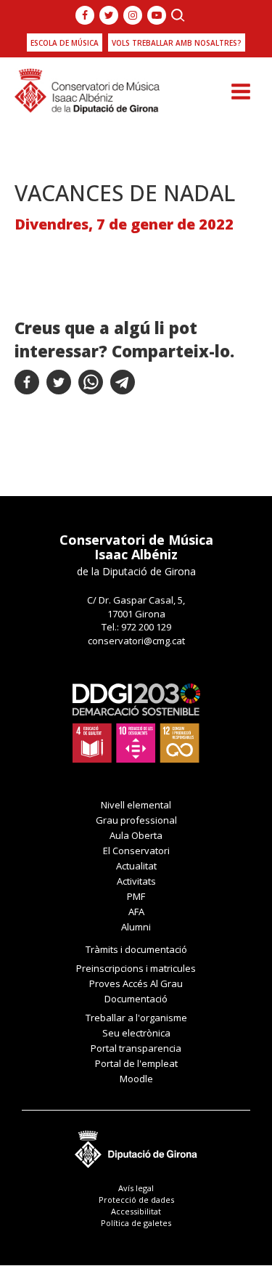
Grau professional (136, 820)
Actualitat (136, 865)
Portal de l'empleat (136, 1063)
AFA (136, 911)
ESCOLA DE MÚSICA (64, 43)
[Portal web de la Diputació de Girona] (136, 1145)
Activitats (136, 881)
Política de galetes (136, 1222)
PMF (136, 896)
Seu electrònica (136, 1032)
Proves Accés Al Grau (136, 983)
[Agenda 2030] (136, 722)
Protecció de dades (136, 1199)
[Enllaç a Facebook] (84, 15)
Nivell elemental (136, 804)
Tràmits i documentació (136, 949)
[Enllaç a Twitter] (108, 15)
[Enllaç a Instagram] (132, 15)
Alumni (136, 926)
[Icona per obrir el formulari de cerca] (178, 15)
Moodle (136, 1078)
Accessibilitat (136, 1211)
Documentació (136, 998)
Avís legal (136, 1187)
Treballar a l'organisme (136, 1017)
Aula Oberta (136, 835)
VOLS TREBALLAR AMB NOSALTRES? (177, 43)
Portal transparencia (136, 1048)
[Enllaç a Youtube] (156, 15)
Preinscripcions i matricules (136, 968)
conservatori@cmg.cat (136, 640)
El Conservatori (136, 850)
